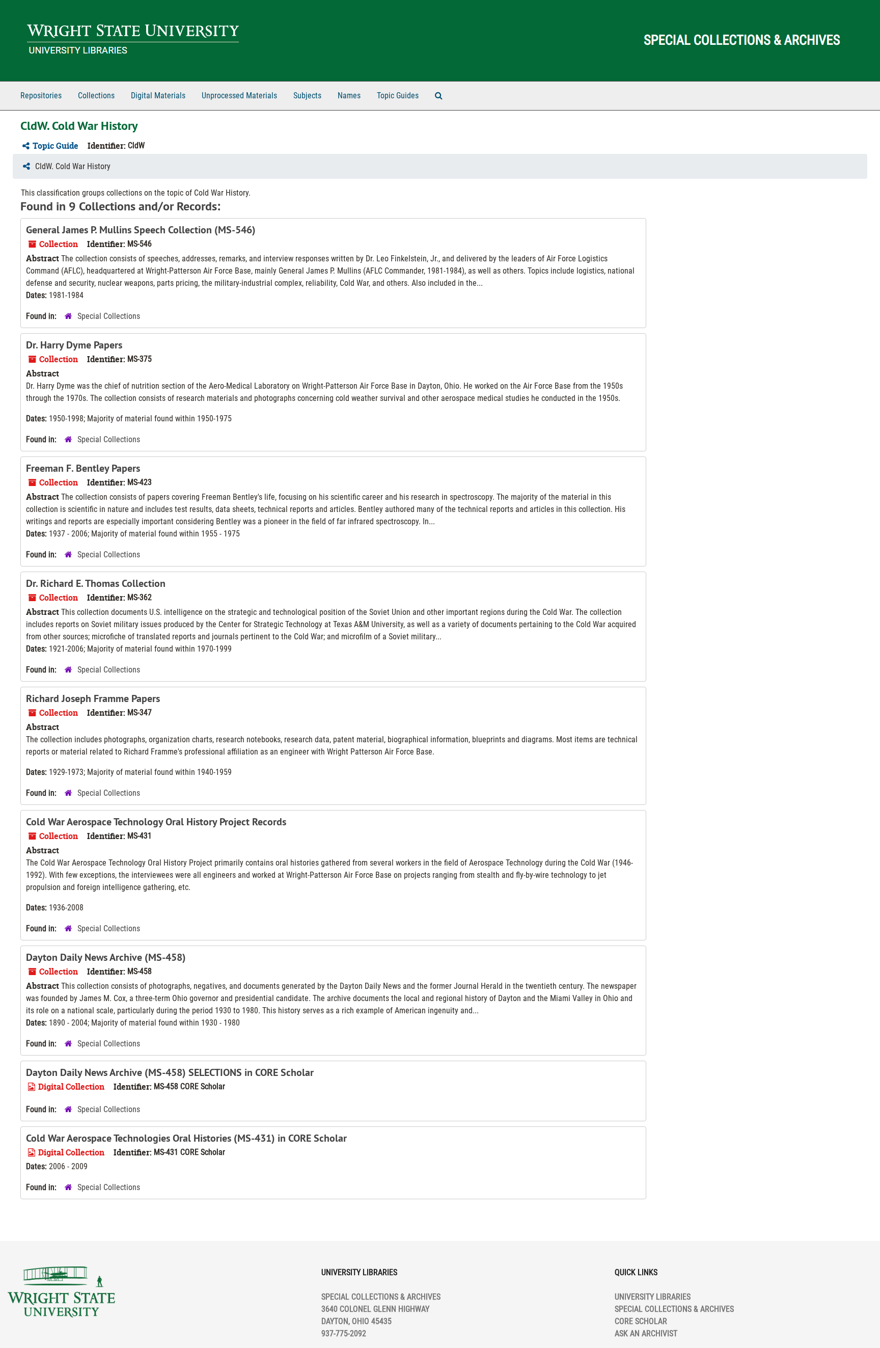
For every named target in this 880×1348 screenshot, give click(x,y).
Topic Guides (398, 95)
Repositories (41, 95)
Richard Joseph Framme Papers (93, 698)
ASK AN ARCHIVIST (646, 1333)
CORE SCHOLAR (641, 1321)
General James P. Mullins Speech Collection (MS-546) (141, 229)
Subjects (307, 95)
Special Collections (108, 316)
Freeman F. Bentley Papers (83, 468)
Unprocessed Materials (239, 95)
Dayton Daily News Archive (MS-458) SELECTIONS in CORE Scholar (170, 1072)
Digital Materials (158, 95)
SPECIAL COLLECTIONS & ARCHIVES (674, 1309)
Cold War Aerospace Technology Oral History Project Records (156, 821)
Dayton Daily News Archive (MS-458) (106, 957)
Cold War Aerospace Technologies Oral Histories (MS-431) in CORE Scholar (186, 1138)
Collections (96, 95)
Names (349, 95)
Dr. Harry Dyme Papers (74, 345)
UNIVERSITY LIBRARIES (653, 1297)
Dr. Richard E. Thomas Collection (96, 583)
